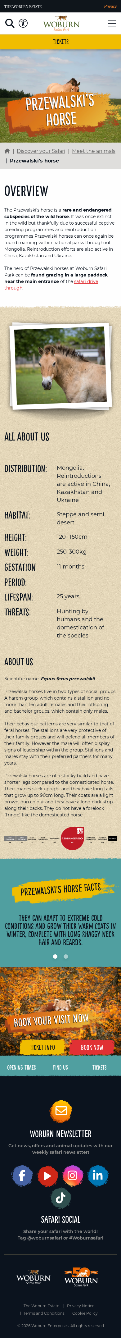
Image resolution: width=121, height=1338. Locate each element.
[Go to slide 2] (66, 956)
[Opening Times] (22, 1067)
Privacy (110, 6)
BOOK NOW (92, 1047)
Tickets (61, 41)
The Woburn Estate (23, 6)
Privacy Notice (80, 1306)
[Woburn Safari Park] (61, 23)
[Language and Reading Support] (23, 23)
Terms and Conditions (44, 1313)
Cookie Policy (85, 1313)
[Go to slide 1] (55, 956)
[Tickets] (99, 1067)
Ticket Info (42, 1047)
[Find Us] (60, 1067)
